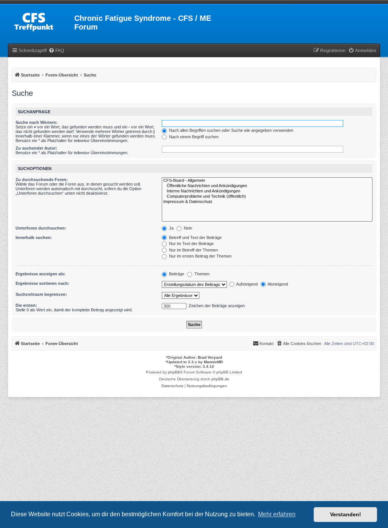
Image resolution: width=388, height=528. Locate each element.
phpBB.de (220, 379)
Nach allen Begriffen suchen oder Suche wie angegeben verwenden (230, 130)
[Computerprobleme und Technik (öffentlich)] (267, 196)
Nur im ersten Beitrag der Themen (200, 256)
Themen (201, 274)
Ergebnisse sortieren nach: (42, 283)
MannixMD (213, 362)
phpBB (174, 372)
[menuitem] (56, 51)
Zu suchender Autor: (36, 148)
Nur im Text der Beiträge (191, 243)
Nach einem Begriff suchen (193, 136)
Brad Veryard (210, 357)
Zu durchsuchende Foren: (42, 179)
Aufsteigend (246, 284)
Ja (171, 228)
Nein (187, 228)
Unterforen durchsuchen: (41, 228)
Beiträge (176, 274)
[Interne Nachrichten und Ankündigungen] (267, 191)
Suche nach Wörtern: (37, 122)
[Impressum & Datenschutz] (267, 202)
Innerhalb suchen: (34, 237)
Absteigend (277, 284)
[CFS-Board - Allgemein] (267, 180)
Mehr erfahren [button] (277, 514)
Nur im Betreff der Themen (193, 250)
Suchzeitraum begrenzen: (41, 294)
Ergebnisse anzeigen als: (41, 274)
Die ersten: (26, 305)
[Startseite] (41, 20)
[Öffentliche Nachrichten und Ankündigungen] (267, 186)
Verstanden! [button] (345, 514)
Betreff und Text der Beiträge (195, 237)
